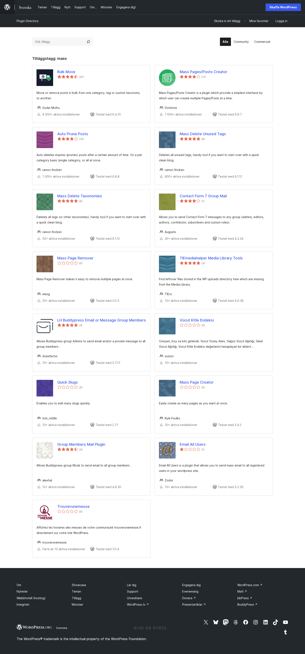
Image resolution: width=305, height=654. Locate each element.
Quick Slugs (67, 382)
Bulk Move (66, 72)
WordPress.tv (138, 604)
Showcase (79, 585)
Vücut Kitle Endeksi (197, 320)
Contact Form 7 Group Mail (203, 196)
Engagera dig (191, 585)
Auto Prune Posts (72, 134)
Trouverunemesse (73, 506)
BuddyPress (247, 604)
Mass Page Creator (197, 382)
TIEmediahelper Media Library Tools (211, 258)
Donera (189, 598)
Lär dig (131, 585)
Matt (242, 591)
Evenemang (190, 591)
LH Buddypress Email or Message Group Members (101, 320)
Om (19, 585)
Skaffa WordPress (283, 7)
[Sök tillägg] (88, 42)
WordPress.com (249, 585)
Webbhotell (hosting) (31, 598)
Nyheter (22, 591)
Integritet (23, 604)
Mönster (77, 604)
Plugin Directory (28, 21)
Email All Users (193, 444)
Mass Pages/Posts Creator (203, 72)
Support (132, 591)
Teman (76, 591)
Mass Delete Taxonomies (79, 196)
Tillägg (76, 598)
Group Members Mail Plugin (81, 444)
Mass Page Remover (75, 258)
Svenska (61, 627)
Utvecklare (134, 598)
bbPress (244, 598)
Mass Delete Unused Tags (203, 134)
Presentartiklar (194, 604)
